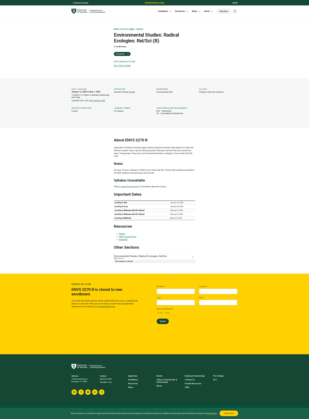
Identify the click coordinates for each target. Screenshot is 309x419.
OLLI (215, 380)
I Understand (229, 413)
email (132, 92)
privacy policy (212, 413)
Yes (161, 313)
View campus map (97, 100)
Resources (180, 11)
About (207, 11)
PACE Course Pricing (127, 237)
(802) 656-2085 (106, 379)
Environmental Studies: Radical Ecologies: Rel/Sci (140, 257)
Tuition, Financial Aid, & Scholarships (166, 381)
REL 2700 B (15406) (122, 66)
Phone (201, 298)
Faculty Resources (193, 383)
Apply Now (132, 376)
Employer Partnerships (195, 376)
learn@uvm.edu (106, 382)
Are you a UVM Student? (165, 309)
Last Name (202, 286)
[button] (235, 11)
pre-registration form (106, 306)
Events (159, 376)
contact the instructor (129, 186)
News (194, 11)
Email (158, 298)
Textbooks (123, 239)
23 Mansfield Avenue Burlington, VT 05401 (79, 380)
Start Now (224, 11)
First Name (160, 286)
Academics (163, 11)
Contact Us (190, 380)
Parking (122, 234)
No (168, 313)
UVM (187, 387)
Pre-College (218, 376)
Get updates (120, 54)
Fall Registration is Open (154, 3)
